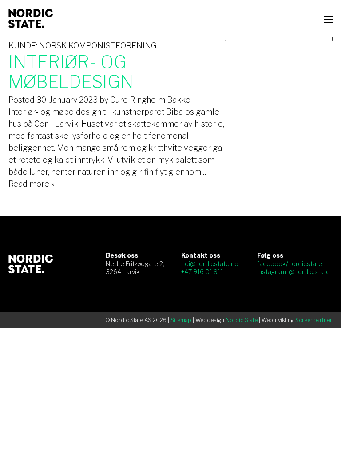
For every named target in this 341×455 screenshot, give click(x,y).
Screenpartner (313, 320)
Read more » (31, 183)
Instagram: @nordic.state (293, 271)
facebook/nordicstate (289, 263)
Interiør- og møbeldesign (70, 71)
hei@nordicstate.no (209, 263)
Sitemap (180, 320)
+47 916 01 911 (202, 271)
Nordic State (242, 320)
